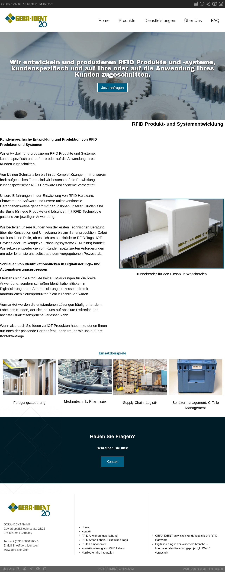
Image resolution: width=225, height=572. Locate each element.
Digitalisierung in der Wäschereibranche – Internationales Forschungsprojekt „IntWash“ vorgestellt (182, 548)
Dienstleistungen (159, 20)
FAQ (215, 20)
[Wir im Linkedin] (195, 4)
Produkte (127, 20)
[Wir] (31, 569)
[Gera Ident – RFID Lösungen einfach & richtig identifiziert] (27, 20)
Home (104, 20)
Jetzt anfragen (112, 88)
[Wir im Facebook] (202, 4)
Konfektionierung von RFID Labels (103, 548)
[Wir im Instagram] (221, 4)
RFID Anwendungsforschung (100, 535)
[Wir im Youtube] (214, 4)
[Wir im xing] (208, 4)
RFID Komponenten (94, 544)
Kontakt (112, 462)
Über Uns (193, 20)
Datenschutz (198, 568)
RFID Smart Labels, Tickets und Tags (105, 539)
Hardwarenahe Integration (98, 552)
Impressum (216, 568)
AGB (186, 568)
